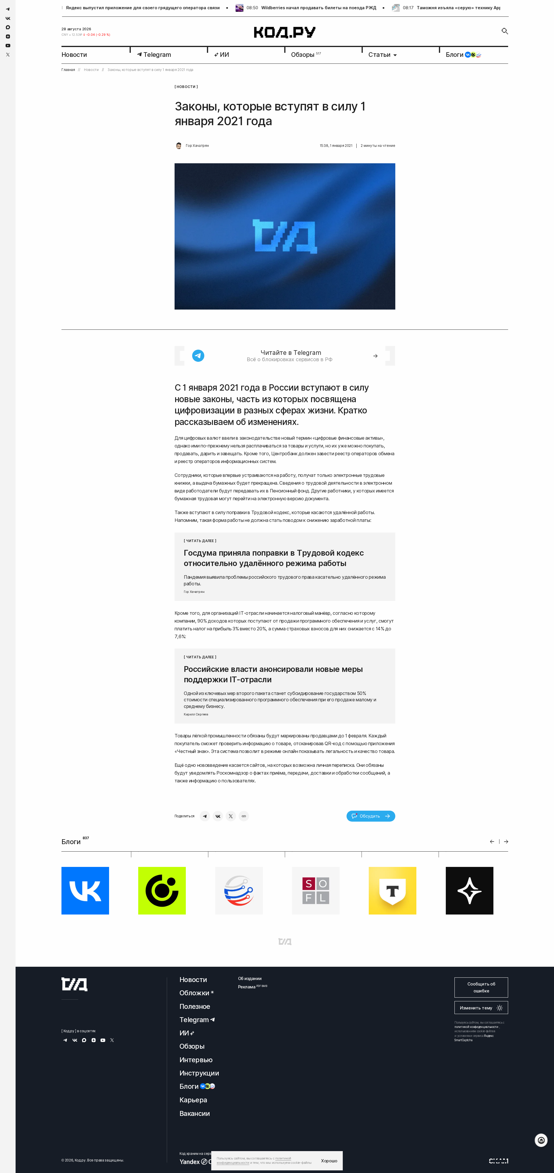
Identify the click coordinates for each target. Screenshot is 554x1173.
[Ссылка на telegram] (8, 9)
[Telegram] (205, 816)
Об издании (250, 978)
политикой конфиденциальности (476, 1026)
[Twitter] (231, 816)
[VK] (218, 816)
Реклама (250, 986)
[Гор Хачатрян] (179, 146)
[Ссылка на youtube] (8, 45)
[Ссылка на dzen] (8, 37)
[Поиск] (505, 31)
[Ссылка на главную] (74, 984)
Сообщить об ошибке (481, 987)
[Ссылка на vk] (8, 18)
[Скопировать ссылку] (244, 816)
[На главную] (285, 33)
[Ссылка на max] (8, 27)
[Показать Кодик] (541, 1140)
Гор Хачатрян (197, 146)
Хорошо (329, 1160)
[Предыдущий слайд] (492, 841)
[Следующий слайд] (506, 842)
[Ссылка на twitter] (8, 55)
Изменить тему (476, 1007)
